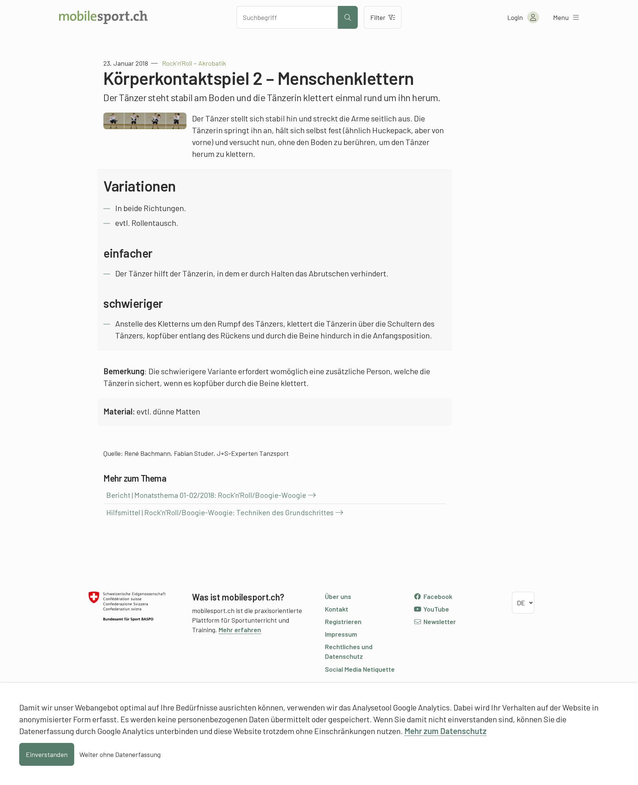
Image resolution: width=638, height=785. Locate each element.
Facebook (437, 596)
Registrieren (343, 621)
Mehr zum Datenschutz (445, 731)
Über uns (338, 596)
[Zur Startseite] (103, 17)
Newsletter (439, 621)
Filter (377, 17)
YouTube (435, 609)
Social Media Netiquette (360, 669)
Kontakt (336, 609)
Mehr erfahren (240, 630)
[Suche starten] (348, 17)
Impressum (341, 634)
